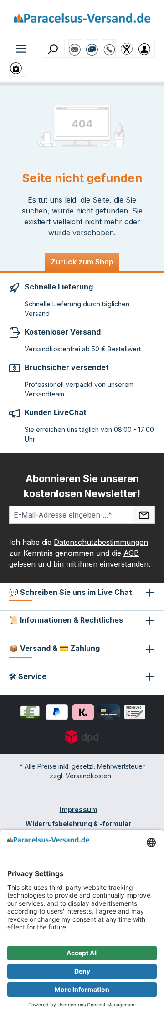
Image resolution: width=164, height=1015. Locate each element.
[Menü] (21, 48)
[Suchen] (54, 48)
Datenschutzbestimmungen (101, 542)
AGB (131, 553)
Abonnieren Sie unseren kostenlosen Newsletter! (82, 485)
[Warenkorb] (18, 67)
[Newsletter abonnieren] (144, 515)
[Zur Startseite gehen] (82, 21)
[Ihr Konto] (146, 48)
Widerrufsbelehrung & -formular (78, 823)
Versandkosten (89, 776)
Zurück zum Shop (82, 261)
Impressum (78, 809)
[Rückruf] (109, 45)
